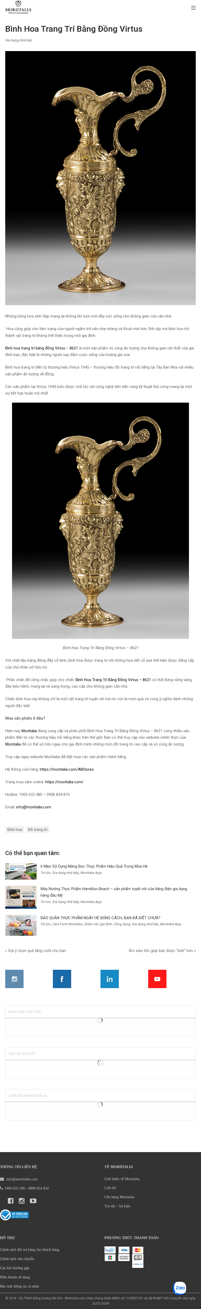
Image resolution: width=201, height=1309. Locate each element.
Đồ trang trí (37, 829)
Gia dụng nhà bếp (18, 40)
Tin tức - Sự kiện (117, 1206)
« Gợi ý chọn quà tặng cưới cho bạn (35, 950)
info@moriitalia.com (21, 1179)
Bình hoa (14, 829)
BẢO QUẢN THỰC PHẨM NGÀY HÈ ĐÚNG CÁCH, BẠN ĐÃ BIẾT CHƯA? (100, 918)
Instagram (14, 979)
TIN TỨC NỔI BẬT (22, 1054)
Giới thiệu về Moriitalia (121, 1179)
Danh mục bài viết (24, 1012)
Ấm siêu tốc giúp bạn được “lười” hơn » (162, 950)
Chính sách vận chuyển (17, 1259)
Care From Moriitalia (27, 1096)
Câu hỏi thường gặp (14, 1268)
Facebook (62, 979)
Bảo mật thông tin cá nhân (19, 1286)
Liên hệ (110, 1188)
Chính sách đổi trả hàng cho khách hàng (29, 1250)
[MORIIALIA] (18, 8)
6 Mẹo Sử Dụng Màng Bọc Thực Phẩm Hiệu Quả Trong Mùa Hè (94, 866)
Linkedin (109, 979)
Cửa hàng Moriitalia (119, 1197)
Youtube (157, 979)
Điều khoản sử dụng (15, 1277)
